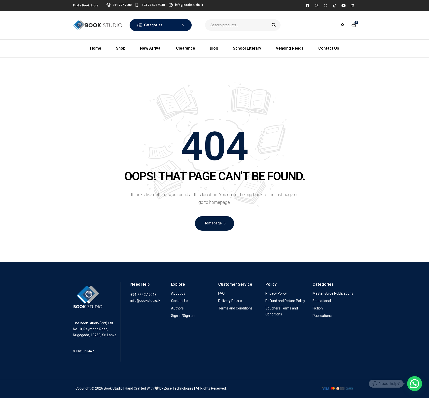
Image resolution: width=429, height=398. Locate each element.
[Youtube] (343, 5)
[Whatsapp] (325, 5)
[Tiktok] (334, 5)
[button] (414, 383)
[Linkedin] (352, 5)
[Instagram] (316, 5)
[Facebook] (307, 5)
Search (274, 25)
